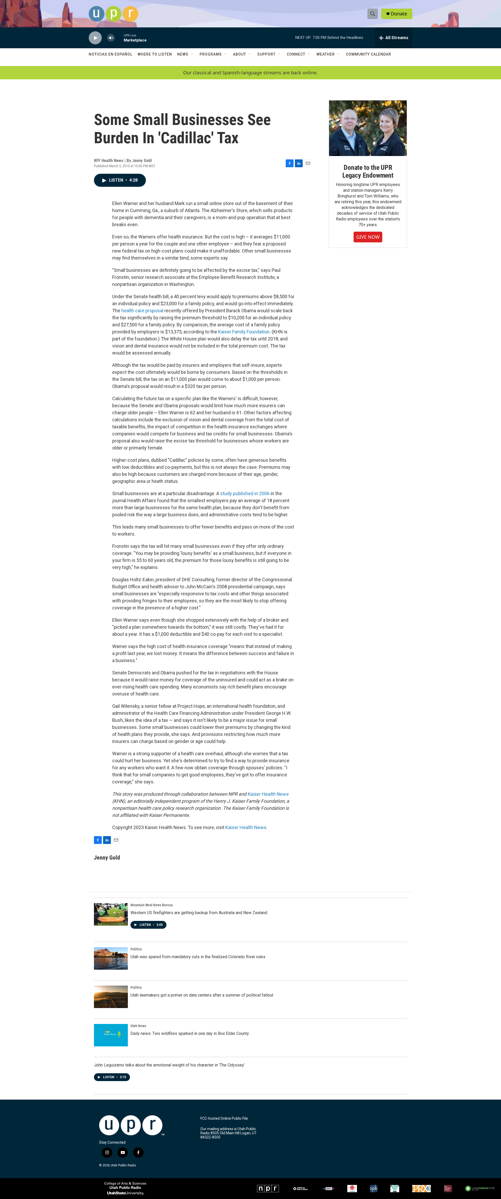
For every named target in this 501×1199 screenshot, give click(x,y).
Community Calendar (368, 54)
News (182, 54)
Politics (136, 949)
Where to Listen (155, 54)
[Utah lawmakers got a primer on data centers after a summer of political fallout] (111, 997)
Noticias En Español (110, 54)
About (239, 54)
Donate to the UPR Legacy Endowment (367, 171)
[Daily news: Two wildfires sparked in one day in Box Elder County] (111, 1035)
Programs (211, 54)
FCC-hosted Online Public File (224, 1118)
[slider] (119, 37)
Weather (326, 54)
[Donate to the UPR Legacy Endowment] (368, 128)
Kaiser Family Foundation (244, 331)
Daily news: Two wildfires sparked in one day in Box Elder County (189, 1033)
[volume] (110, 38)
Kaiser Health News (267, 794)
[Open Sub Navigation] (192, 54)
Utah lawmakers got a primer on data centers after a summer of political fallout (201, 995)
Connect (296, 54)
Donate (399, 13)
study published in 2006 (245, 493)
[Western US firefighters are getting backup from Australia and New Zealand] (111, 914)
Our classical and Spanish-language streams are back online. (250, 72)
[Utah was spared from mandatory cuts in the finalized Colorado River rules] (111, 958)
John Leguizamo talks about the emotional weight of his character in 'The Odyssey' (169, 1065)
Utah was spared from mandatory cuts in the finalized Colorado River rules (197, 956)
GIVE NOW (368, 237)
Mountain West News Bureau (151, 905)
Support (266, 54)
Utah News (138, 1026)
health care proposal (142, 310)
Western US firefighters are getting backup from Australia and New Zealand (198, 912)
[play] (95, 38)
